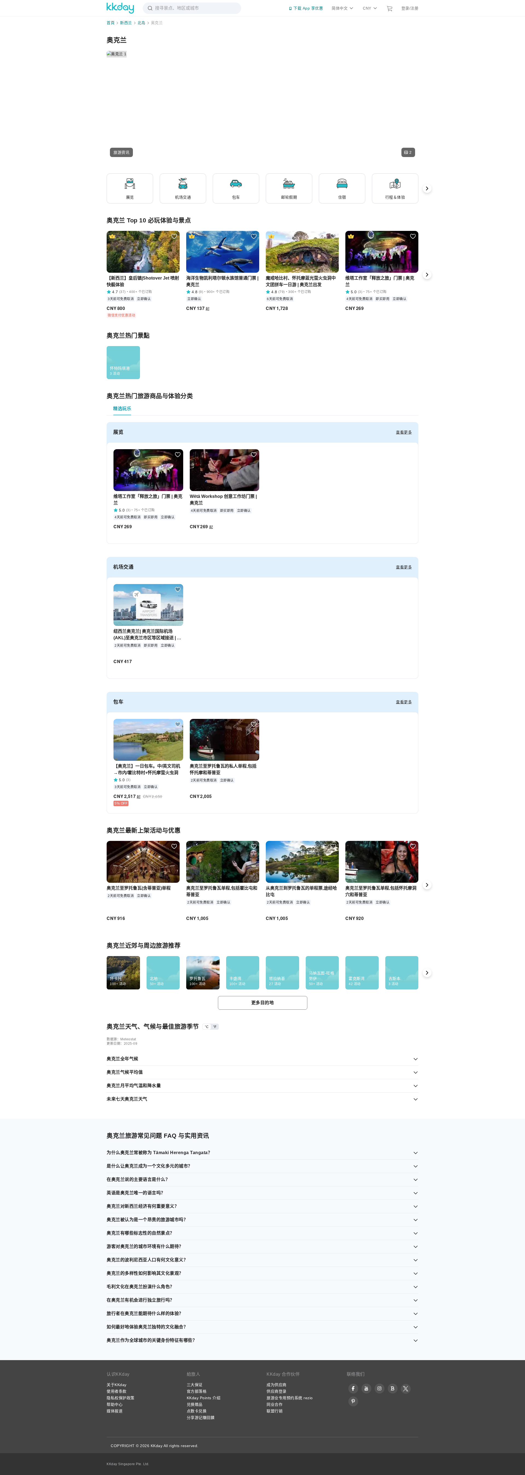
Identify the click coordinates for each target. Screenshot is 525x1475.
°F (214, 1027)
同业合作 (274, 1404)
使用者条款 (117, 1391)
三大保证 (195, 1385)
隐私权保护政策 (121, 1398)
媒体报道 (114, 1411)
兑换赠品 (195, 1404)
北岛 (141, 23)
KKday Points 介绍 (204, 1398)
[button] (121, 152)
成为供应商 (277, 1385)
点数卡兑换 (197, 1411)
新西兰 (126, 23)
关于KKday (117, 1385)
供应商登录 (277, 1391)
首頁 (111, 23)
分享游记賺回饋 (201, 1417)
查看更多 (404, 432)
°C (207, 1027)
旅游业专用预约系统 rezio (290, 1398)
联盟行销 (274, 1411)
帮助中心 (114, 1404)
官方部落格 (197, 1391)
